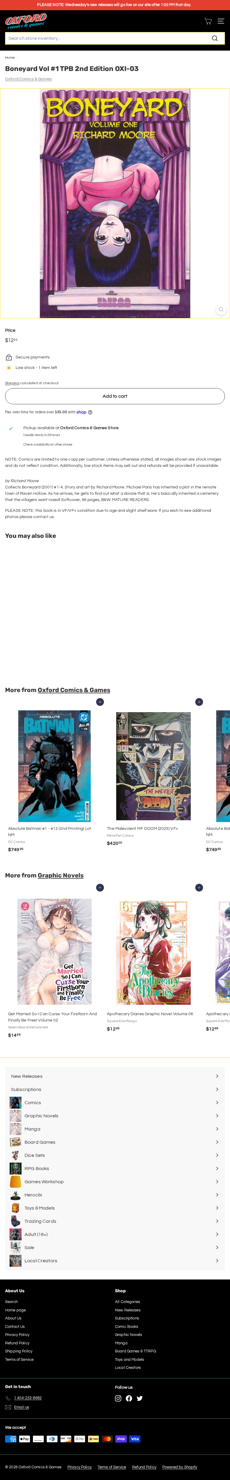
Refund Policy (17, 1343)
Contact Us (15, 1327)
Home (10, 57)
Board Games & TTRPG (135, 1351)
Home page (15, 1310)
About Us (13, 1318)
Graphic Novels (61, 875)
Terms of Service (19, 1360)
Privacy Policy (17, 1335)
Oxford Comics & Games (28, 79)
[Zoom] (221, 309)
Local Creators (128, 1368)
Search (11, 1302)
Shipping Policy (18, 1351)
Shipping (12, 383)
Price (10, 330)
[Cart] (208, 21)
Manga (121, 1343)
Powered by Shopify (179, 1467)
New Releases (127, 1310)
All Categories (127, 1302)
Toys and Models (129, 1360)
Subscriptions (127, 1318)
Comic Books (126, 1327)
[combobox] (115, 38)
